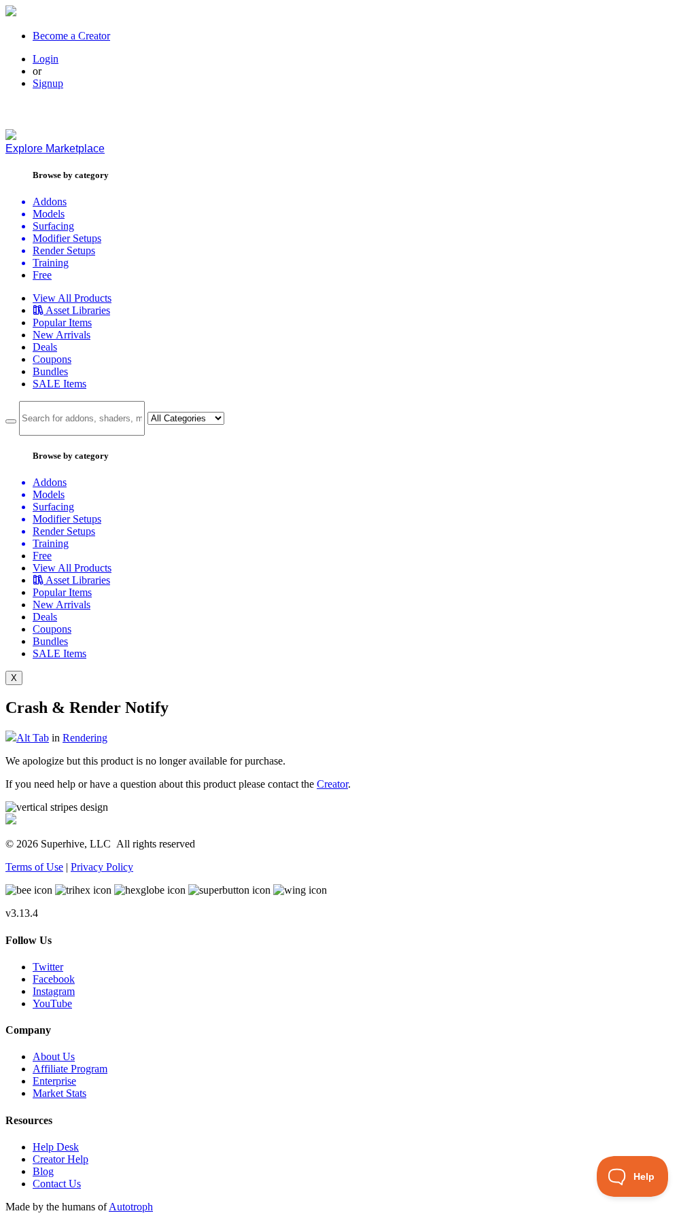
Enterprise (54, 1081)
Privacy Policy (102, 867)
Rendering (85, 738)
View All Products (72, 298)
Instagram (54, 991)
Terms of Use (34, 867)
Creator (332, 784)
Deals (45, 347)
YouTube (52, 1003)
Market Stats (59, 1093)
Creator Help (60, 1159)
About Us (54, 1056)
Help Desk (56, 1147)
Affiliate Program (70, 1068)
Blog (43, 1171)
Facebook (54, 979)
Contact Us (57, 1183)
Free (42, 275)
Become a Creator (71, 35)
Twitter (48, 967)
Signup (48, 83)
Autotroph (131, 1206)
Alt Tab (32, 738)
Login (45, 59)
